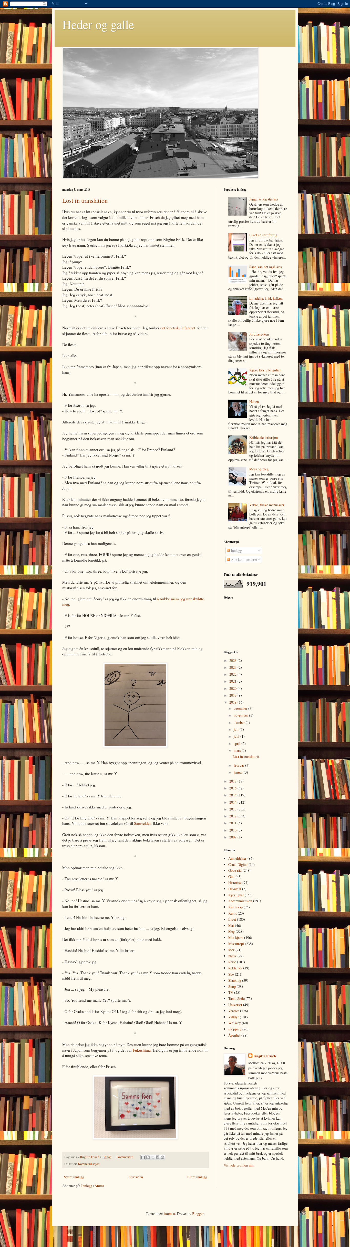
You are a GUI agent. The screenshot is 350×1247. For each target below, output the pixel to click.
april (237, 743)
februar (239, 765)
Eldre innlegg (197, 1176)
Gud (231, 876)
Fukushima (142, 1050)
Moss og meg (259, 469)
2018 (233, 702)
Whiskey (234, 1022)
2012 (233, 816)
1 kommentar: (124, 1157)
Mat (231, 925)
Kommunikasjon (88, 1164)
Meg (231, 931)
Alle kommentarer (243, 559)
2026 (233, 660)
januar (239, 772)
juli (237, 729)
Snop (232, 986)
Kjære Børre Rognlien (265, 370)
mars (238, 750)
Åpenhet (234, 1035)
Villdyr (233, 1017)
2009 (233, 837)
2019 (233, 695)
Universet (235, 1004)
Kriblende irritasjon (263, 437)
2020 (233, 688)
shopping (234, 1029)
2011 (233, 822)
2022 (233, 674)
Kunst (232, 913)
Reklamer (235, 968)
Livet (232, 919)
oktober (240, 722)
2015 (233, 795)
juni (237, 736)
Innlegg (236, 550)
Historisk (234, 882)
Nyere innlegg (74, 1176)
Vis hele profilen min (239, 1165)
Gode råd (235, 870)
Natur (232, 956)
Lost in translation (85, 200)
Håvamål (234, 888)
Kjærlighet (236, 895)
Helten (254, 401)
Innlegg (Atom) (92, 1185)
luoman (169, 1213)
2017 (233, 781)
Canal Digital (238, 864)
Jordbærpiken (259, 334)
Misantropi (236, 943)
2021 (233, 681)
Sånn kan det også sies (265, 266)
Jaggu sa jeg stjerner (264, 199)
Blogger (197, 1213)
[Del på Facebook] (157, 1157)
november (241, 715)
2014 (233, 802)
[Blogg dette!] (147, 1157)
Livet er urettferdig (263, 234)
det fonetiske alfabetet (177, 327)
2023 (233, 667)
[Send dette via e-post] (143, 1157)
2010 (233, 830)
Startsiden (136, 1176)
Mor (231, 949)
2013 (233, 809)
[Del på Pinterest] (162, 1157)
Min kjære (235, 937)
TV (230, 992)
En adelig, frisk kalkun (266, 298)
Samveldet (142, 823)
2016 (233, 788)
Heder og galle (98, 24)
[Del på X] (152, 1157)
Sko (231, 974)
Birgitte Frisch (90, 1157)
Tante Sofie (236, 998)
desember (241, 708)
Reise (232, 961)
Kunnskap (235, 907)
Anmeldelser (237, 858)
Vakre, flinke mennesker (266, 504)
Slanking (234, 980)
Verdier (233, 1010)
